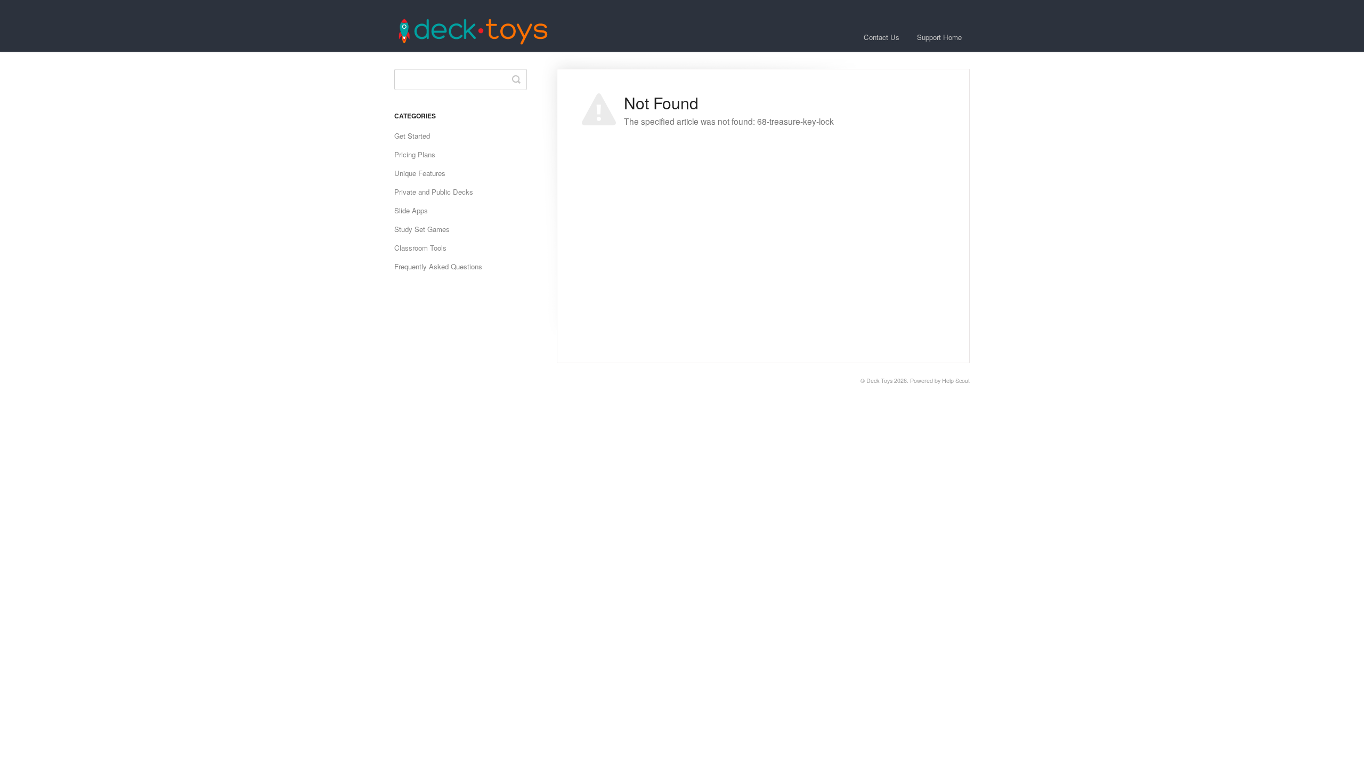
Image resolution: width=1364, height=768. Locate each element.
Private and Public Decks (433, 192)
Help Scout (956, 381)
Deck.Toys (879, 381)
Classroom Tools (420, 248)
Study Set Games (422, 229)
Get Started (412, 136)
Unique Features (419, 173)
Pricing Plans (414, 154)
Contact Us (881, 37)
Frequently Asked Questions (438, 266)
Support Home (939, 37)
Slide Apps (411, 210)
